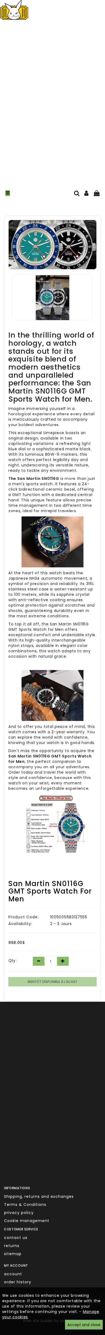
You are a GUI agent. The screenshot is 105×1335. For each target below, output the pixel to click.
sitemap (13, 1253)
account (13, 1274)
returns (11, 1245)
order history (17, 1282)
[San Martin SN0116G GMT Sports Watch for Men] (52, 245)
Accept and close (83, 1324)
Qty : (12, 960)
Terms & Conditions (25, 1204)
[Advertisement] (52, 109)
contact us (15, 1237)
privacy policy (19, 1212)
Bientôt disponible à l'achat (52, 981)
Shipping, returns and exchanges (39, 1196)
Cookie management (26, 1220)
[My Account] (86, 194)
